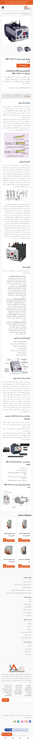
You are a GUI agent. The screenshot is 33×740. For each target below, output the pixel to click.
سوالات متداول (28, 635)
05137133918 (8, 696)
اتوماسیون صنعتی (27, 604)
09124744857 (21, 3)
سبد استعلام (28, 654)
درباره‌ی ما (29, 629)
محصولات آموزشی (27, 610)
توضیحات (26, 96)
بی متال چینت (14, 13)
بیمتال (20, 13)
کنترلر (30, 601)
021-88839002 (11, 3)
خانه (30, 13)
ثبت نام (29, 646)
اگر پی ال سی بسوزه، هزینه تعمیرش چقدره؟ (21, 590)
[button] (20, 540)
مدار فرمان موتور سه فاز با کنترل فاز (23, 584)
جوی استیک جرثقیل (26, 587)
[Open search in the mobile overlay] (20, 738)
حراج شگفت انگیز (27, 612)
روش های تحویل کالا (26, 638)
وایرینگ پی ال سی (27, 582)
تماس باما (29, 626)
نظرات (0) (17, 95)
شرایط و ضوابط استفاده (26, 632)
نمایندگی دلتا (28, 615)
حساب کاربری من (27, 652)
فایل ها (8, 95)
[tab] (27, 96)
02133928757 (18, 694)
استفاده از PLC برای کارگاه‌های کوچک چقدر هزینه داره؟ (18, 593)
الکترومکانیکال (25, 13)
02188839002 (28, 696)
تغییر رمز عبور (28, 649)
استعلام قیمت (23, 65)
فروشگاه (29, 624)
